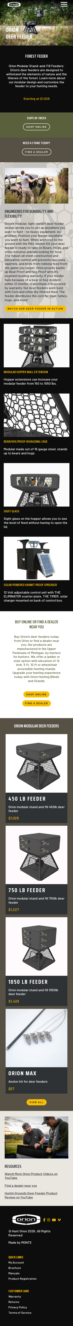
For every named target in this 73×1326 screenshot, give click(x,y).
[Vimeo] (59, 1220)
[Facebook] (44, 1220)
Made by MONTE (20, 1242)
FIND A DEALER (36, 151)
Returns (13, 1302)
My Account (16, 1262)
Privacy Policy (17, 1307)
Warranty (14, 1296)
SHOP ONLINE (36, 126)
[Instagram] (48, 1220)
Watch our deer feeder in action (35, 308)
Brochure (14, 1267)
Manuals (13, 1273)
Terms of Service (19, 1312)
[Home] (14, 4)
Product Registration (22, 1278)
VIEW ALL (36, 1102)
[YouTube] (54, 1220)
